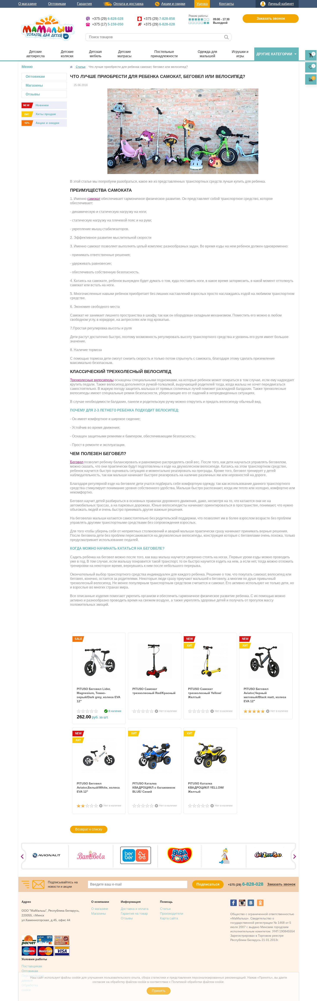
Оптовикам (57, 4)
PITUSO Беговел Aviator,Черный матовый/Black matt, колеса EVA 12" (265, 695)
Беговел (76, 462)
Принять (158, 991)
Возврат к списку (88, 829)
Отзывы (127, 918)
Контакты (226, 4)
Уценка (202, 4)
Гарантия (84, 4)
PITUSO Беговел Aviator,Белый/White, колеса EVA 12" (98, 787)
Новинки (42, 105)
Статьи (165, 909)
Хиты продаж (46, 114)
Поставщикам (32, 966)
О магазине (27, 4)
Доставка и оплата (134, 909)
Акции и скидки (173, 4)
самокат (93, 199)
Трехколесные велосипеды (92, 380)
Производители (171, 913)
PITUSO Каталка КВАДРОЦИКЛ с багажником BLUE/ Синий (153, 787)
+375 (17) (107, 24)
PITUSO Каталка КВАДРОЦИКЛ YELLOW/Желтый (206, 787)
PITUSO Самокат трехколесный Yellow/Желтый (204, 693)
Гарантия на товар (134, 913)
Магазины (98, 913)
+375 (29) (107, 19)
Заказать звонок (271, 18)
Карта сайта (169, 918)
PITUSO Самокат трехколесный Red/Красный (154, 691)
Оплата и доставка (128, 4)
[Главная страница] (71, 66)
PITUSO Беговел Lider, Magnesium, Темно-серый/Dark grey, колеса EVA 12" (98, 695)
